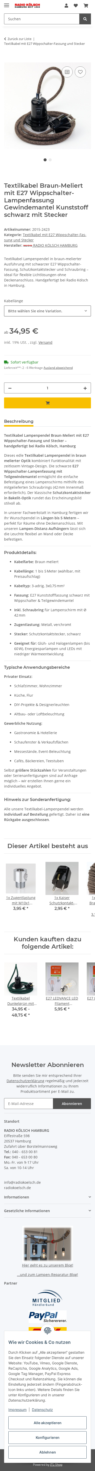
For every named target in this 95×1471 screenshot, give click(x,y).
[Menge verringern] (9, 388)
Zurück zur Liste (19, 38)
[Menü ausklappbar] (6, 3)
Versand (45, 342)
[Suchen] (85, 18)
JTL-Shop (56, 1464)
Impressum (17, 1409)
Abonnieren (72, 1103)
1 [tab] (45, 159)
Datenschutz (42, 1409)
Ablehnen (47, 1452)
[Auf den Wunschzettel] (80, 72)
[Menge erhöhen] (85, 388)
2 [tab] (50, 159)
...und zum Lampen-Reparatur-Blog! (47, 1274)
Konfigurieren (48, 1437)
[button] (66, 6)
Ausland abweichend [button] (58, 368)
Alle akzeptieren (48, 1423)
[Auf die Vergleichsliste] (67, 72)
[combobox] (47, 310)
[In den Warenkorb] (8, 59)
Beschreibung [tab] (18, 421)
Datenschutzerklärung (25, 1080)
